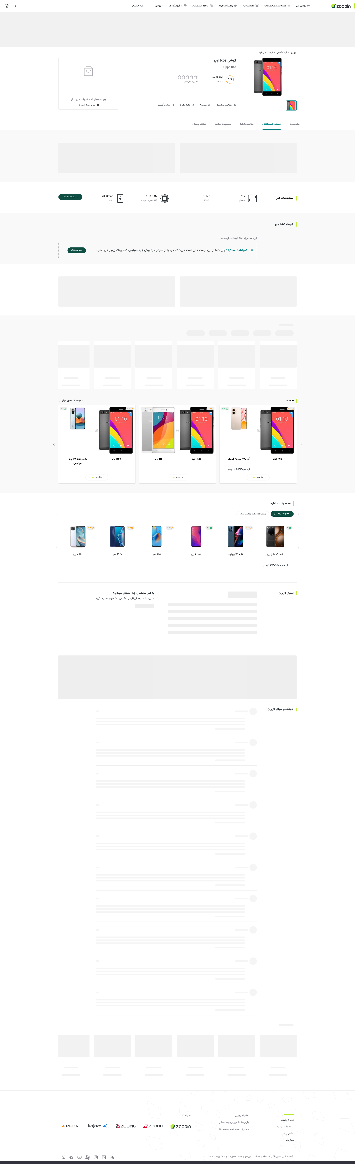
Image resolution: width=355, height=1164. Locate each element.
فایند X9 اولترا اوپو (275, 554)
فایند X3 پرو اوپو (236, 554)
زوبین (293, 52)
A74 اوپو (157, 554)
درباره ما (289, 1140)
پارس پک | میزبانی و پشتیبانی (234, 1122)
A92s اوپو (77, 554)
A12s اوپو (117, 554)
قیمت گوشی (282, 52)
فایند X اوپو (196, 554)
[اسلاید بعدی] (54, 444)
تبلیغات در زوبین (285, 1126)
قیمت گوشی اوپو (266, 52)
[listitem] (258, 444)
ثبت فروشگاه (287, 1120)
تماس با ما (288, 1133)
